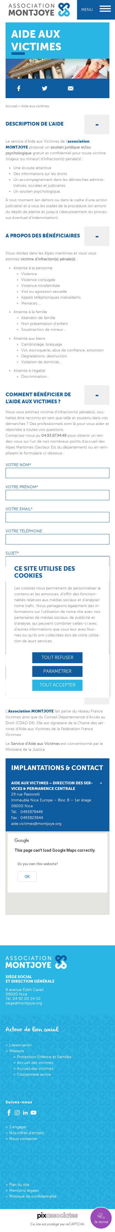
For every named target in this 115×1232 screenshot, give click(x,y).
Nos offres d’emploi (26, 1133)
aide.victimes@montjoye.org (36, 824)
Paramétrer (57, 671)
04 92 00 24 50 (26, 999)
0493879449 (31, 812)
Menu (87, 10)
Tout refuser (57, 657)
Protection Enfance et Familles (44, 1057)
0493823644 (31, 818)
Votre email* (19, 509)
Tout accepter (57, 685)
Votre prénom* (22, 487)
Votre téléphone (24, 531)
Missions (16, 1051)
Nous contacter (23, 1139)
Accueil (12, 106)
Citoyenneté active (34, 1074)
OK (27, 876)
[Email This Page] (70, 88)
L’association (20, 1045)
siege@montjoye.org (24, 1003)
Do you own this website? (38, 864)
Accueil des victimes (35, 1063)
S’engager (18, 1127)
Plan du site (19, 1185)
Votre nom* (18, 465)
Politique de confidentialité (33, 1196)
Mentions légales (24, 1190)
